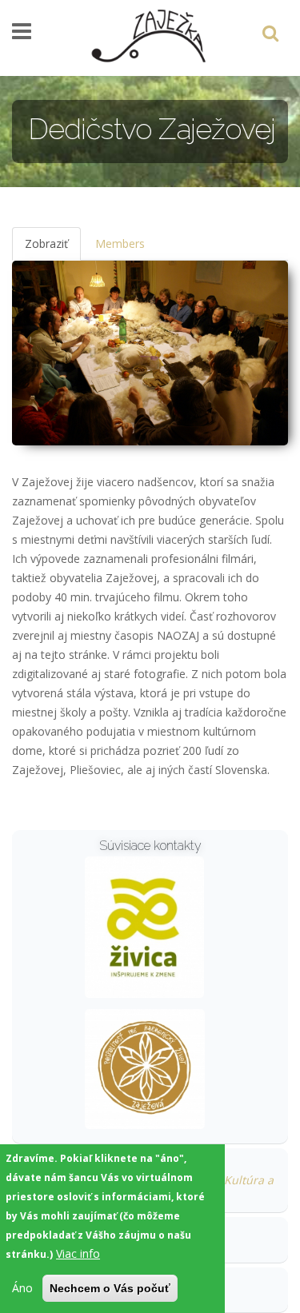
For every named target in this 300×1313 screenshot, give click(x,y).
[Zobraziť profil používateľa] (145, 925)
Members (120, 243)
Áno (22, 1287)
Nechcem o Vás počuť (110, 1288)
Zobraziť (53, 248)
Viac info (78, 1253)
